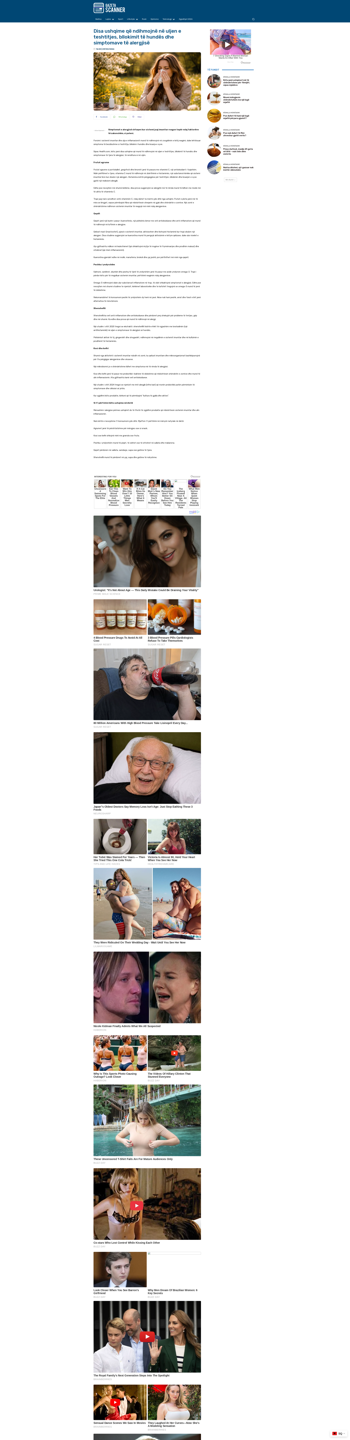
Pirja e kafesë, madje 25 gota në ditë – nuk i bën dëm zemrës (238, 151)
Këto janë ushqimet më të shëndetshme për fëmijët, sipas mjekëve (236, 82)
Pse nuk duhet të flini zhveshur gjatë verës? (234, 134)
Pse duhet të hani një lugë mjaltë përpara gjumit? (236, 117)
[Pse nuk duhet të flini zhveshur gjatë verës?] (214, 133)
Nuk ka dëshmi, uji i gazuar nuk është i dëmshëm (238, 168)
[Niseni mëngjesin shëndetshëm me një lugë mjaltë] (214, 98)
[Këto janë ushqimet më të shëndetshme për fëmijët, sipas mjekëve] (214, 81)
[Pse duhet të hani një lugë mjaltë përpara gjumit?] (214, 116)
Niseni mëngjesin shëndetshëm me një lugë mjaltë (236, 100)
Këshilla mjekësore (231, 77)
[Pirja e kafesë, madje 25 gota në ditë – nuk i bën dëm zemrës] (214, 150)
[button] (253, 19)
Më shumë (230, 180)
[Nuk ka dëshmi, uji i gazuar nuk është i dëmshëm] (214, 167)
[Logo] (114, 8)
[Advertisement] (147, 469)
